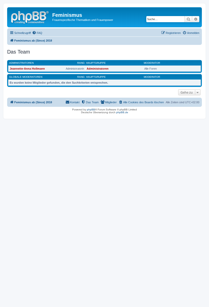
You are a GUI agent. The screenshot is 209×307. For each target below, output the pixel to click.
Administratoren (21, 62)
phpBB (91, 109)
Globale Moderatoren (25, 76)
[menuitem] (37, 33)
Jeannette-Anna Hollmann (27, 68)
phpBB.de (122, 112)
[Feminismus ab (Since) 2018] (30, 16)
